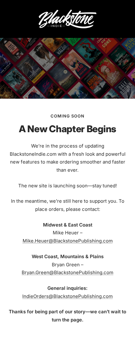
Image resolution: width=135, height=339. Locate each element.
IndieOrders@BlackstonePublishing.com (67, 296)
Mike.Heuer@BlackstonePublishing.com (68, 241)
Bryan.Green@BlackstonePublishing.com (67, 272)
